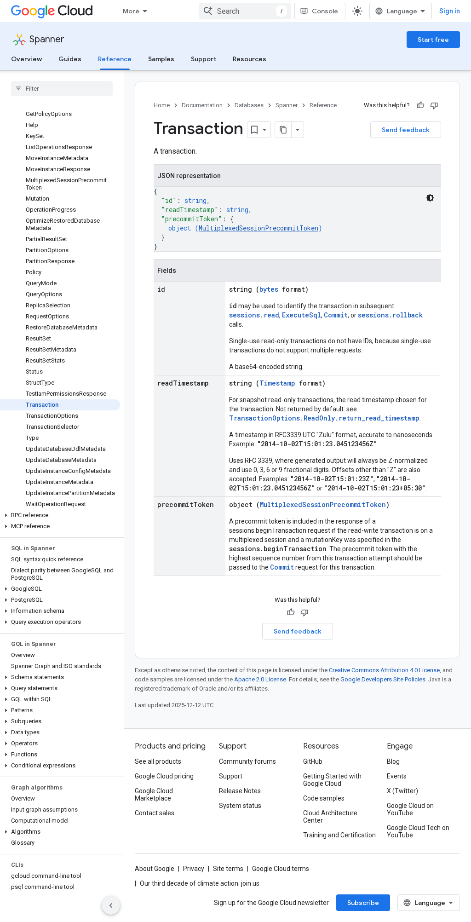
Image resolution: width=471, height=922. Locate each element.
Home (162, 105)
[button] (60, 515)
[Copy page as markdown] (283, 130)
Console (325, 11)
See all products (158, 761)
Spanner (46, 39)
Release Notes (240, 791)
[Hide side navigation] (111, 905)
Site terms (228, 868)
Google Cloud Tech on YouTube (418, 831)
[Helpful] (420, 105)
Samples (161, 59)
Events (397, 776)
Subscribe (363, 903)
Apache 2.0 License (260, 679)
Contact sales (154, 813)
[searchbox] (62, 88)
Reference (115, 59)
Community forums (247, 761)
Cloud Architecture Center (330, 816)
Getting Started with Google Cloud (332, 779)
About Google (154, 868)
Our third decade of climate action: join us (199, 883)
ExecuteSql (301, 315)
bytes (268, 289)
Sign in (449, 11)
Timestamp (277, 383)
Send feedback (406, 130)
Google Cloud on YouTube (410, 809)
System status (240, 805)
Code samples (324, 798)
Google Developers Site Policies (382, 679)
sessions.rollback (390, 315)
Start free (433, 39)
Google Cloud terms (280, 868)
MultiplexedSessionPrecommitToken (258, 228)
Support (203, 59)
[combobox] (245, 11)
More (131, 11)
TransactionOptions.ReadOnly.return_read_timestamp (324, 418)
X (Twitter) (402, 791)
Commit (336, 315)
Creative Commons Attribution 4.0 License (384, 670)
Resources (249, 59)
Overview (26, 59)
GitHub (312, 761)
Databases (249, 105)
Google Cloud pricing (164, 776)
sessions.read (254, 315)
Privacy (193, 868)
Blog (393, 761)
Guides (69, 59)
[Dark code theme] (430, 197)
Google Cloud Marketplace (154, 794)
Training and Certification (339, 835)
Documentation (202, 105)
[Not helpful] (434, 105)
